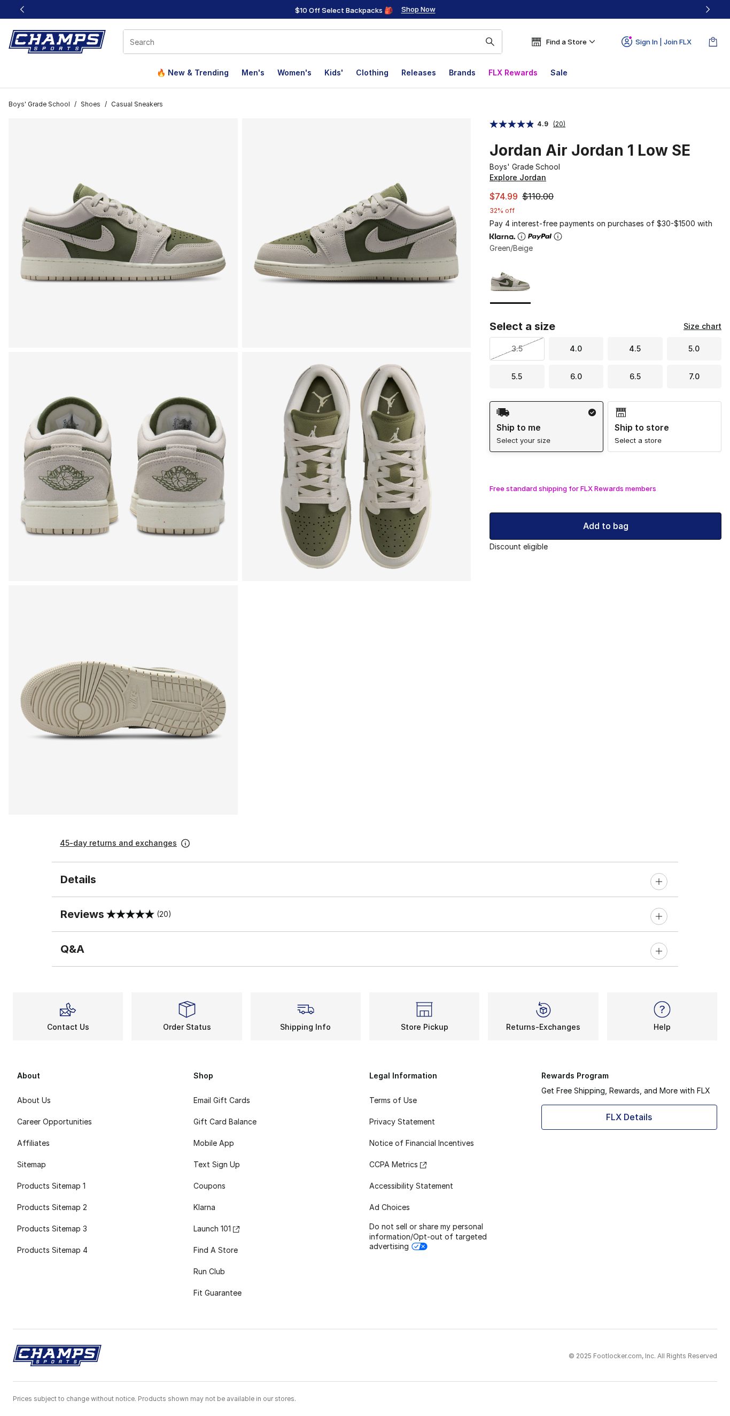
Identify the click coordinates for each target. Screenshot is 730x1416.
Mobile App (213, 1142)
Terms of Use (393, 1100)
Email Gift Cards (221, 1100)
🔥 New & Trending (193, 72)
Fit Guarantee (217, 1292)
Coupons (209, 1185)
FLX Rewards (513, 72)
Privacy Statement (402, 1121)
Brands (462, 72)
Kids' (333, 72)
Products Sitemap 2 (52, 1207)
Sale (559, 72)
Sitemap (31, 1164)
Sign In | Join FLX (663, 41)
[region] (365, 9)
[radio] (546, 426)
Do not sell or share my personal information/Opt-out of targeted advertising (428, 1236)
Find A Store (215, 1249)
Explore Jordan (518, 177)
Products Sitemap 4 (52, 1249)
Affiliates (33, 1142)
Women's (294, 72)
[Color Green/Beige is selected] (510, 281)
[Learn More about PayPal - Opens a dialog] (558, 236)
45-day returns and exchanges (118, 842)
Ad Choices (389, 1207)
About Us (34, 1100)
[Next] (707, 9)
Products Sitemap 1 (51, 1185)
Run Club (209, 1271)
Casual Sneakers (137, 104)
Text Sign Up (216, 1164)
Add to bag (605, 526)
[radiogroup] (605, 426)
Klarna (204, 1207)
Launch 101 (212, 1228)
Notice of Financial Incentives (421, 1142)
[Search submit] (490, 41)
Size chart (702, 326)
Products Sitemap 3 (52, 1228)
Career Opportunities (54, 1121)
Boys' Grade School (39, 104)
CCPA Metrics (393, 1164)
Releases (418, 72)
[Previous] (22, 9)
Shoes (90, 104)
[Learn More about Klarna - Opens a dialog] (521, 236)
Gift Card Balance (225, 1121)
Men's (253, 72)
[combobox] (312, 41)
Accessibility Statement (411, 1185)
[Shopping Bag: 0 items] (712, 41)
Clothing (372, 72)
